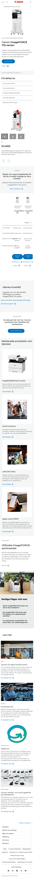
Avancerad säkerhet (9, 88)
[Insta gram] (12, 870)
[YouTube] (25, 870)
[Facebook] (8, 870)
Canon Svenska (16, 867)
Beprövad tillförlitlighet (10, 102)
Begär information (16, 330)
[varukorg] (2, 2)
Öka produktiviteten (9, 83)
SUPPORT (17, 170)
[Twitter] (21, 870)
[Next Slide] (31, 223)
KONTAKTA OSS (17, 316)
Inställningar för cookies (24, 862)
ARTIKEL (3, 703)
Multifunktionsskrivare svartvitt (12, 38)
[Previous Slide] (23, 223)
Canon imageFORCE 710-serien (11, 72)
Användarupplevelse (9, 98)
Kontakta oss (8, 61)
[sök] (7, 2)
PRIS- (2, 661)
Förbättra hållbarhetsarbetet (11, 93)
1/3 (2, 142)
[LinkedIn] (17, 870)
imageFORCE (5, 540)
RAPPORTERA (5, 745)
